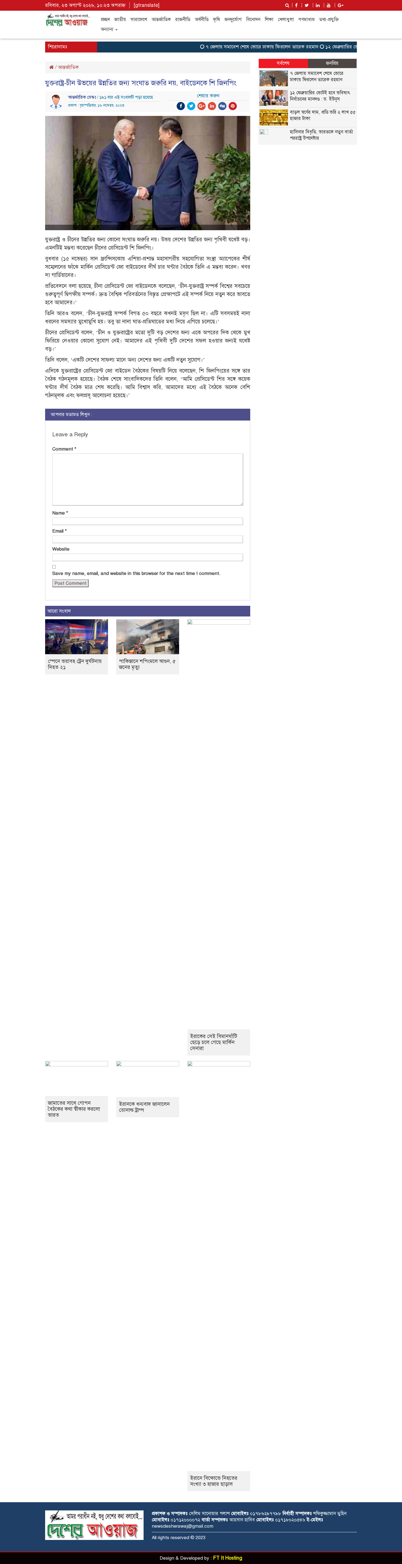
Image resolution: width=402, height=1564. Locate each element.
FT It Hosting (227, 1558)
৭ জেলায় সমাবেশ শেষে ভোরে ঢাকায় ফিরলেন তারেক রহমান (245, 47)
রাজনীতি (182, 19)
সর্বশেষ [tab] (283, 63)
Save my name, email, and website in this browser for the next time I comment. (136, 573)
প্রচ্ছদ (105, 19)
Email (59, 531)
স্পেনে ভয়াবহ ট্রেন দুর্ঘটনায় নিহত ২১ (75, 664)
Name (60, 513)
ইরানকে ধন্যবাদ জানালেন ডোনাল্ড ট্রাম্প (144, 1107)
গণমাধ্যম (306, 19)
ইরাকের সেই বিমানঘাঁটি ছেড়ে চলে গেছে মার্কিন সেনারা (213, 1042)
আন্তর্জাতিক (161, 19)
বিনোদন (253, 19)
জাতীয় (120, 19)
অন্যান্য (108, 29)
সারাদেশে (138, 19)
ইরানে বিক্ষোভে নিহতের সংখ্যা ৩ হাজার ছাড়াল (213, 1481)
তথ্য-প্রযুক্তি (329, 19)
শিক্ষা (269, 19)
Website (60, 549)
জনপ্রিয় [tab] (332, 63)
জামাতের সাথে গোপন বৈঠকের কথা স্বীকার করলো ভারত (74, 1109)
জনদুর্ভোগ (233, 19)
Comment (64, 449)
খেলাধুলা (286, 19)
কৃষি (216, 19)
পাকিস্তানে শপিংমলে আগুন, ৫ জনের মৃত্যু (147, 664)
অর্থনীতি (202, 19)
